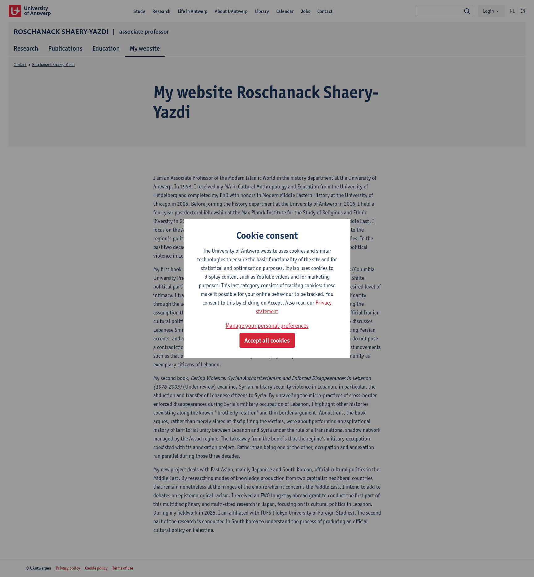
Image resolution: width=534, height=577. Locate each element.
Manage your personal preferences (267, 325)
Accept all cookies (267, 340)
